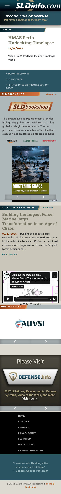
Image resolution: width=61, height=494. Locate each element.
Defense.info (26, 444)
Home (21, 415)
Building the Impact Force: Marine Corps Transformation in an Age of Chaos (29, 221)
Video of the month (18, 73)
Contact (23, 421)
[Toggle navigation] (7, 5)
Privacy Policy (27, 433)
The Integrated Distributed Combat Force (27, 86)
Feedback (24, 427)
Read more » (9, 254)
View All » (51, 94)
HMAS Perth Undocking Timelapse (31, 40)
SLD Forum (24, 438)
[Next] (43, 197)
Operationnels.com (30, 450)
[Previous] (17, 197)
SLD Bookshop (14, 79)
